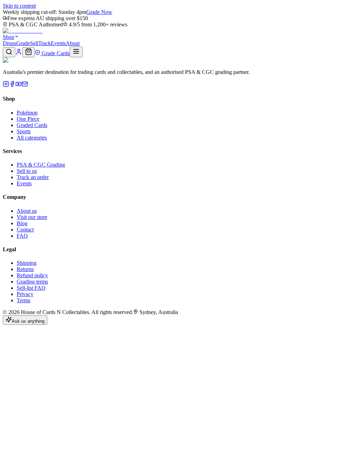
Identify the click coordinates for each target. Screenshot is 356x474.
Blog (22, 223)
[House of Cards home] (23, 31)
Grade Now (99, 12)
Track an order (33, 177)
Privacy (25, 294)
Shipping (27, 263)
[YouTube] (18, 85)
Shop (8, 37)
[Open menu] (76, 51)
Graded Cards (32, 125)
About (73, 43)
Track (44, 43)
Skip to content (19, 6)
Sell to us (27, 171)
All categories (32, 138)
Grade (23, 43)
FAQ (22, 236)
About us (27, 211)
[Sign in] (18, 53)
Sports (24, 131)
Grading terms (32, 282)
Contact (25, 229)
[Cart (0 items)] (28, 52)
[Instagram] (6, 85)
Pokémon (27, 113)
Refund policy (32, 275)
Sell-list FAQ (31, 288)
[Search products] (9, 52)
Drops (9, 43)
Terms (23, 300)
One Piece (28, 119)
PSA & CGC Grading (41, 165)
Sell (34, 43)
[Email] (25, 85)
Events (58, 43)
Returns (25, 269)
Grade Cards (55, 53)
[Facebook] (12, 85)
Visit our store (32, 217)
